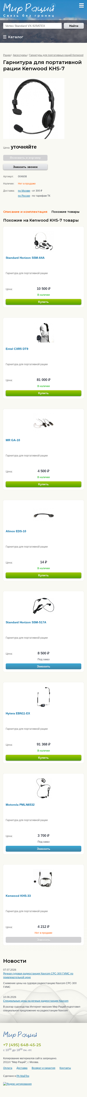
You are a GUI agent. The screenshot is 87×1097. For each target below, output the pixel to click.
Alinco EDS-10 (16, 531)
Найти (73, 25)
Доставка (21, 1068)
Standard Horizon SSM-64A (25, 257)
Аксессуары (20, 55)
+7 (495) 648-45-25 (22, 1045)
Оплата (7, 1068)
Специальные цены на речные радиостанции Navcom (35, 1000)
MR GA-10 (13, 440)
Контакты (65, 1068)
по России (24, 195)
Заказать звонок (25, 167)
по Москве (24, 190)
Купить (43, 301)
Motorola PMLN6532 (20, 804)
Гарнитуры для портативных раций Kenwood (56, 55)
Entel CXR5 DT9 (17, 348)
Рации (7, 55)
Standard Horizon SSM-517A (26, 622)
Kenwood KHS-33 (18, 895)
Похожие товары (65, 212)
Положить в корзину (25, 158)
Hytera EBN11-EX (18, 713)
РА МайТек (22, 1076)
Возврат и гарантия (43, 1068)
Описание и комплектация (25, 212)
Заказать (43, 666)
